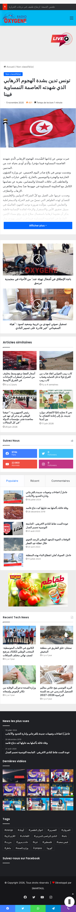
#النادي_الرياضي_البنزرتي (45, 836)
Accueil (10, 66)
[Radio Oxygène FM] (15, 18)
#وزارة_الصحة (22, 848)
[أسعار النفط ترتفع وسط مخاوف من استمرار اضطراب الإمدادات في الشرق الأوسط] (20, 360)
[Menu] (71, 19)
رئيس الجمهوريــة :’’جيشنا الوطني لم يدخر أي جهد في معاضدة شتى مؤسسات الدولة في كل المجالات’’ (18, 417)
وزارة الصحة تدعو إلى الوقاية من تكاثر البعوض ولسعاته (19, 689)
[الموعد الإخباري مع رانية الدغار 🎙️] (38, 775)
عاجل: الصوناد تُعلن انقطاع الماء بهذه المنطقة (48, 555)
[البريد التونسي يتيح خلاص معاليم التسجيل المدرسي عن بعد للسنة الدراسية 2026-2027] (56, 674)
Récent (34, 480)
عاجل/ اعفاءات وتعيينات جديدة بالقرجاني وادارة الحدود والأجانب (46, 494)
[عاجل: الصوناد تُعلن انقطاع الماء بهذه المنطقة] (13, 560)
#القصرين (52, 830)
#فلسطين (47, 842)
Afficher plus (37, 225)
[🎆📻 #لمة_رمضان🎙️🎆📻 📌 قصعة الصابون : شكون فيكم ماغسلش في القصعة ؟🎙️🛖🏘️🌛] (62, 775)
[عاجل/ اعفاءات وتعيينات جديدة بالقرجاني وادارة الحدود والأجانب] (13, 497)
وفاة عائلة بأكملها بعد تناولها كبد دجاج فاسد (47, 508)
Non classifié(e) (25, 66)
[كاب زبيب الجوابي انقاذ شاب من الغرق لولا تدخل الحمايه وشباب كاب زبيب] (56, 360)
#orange (9, 830)
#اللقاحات (24, 836)
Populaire (12, 480)
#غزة (35, 842)
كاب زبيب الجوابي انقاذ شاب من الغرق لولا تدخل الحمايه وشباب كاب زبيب (55, 377)
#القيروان (66, 830)
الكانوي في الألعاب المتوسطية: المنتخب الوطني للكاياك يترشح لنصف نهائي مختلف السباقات (18, 651)
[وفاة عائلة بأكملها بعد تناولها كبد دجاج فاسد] (13, 512)
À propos (37, 848)
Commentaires (60, 480)
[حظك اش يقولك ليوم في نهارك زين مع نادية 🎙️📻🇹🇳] (14, 804)
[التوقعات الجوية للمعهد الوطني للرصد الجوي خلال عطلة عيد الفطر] (13, 544)
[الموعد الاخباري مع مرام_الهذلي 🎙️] (38, 790)
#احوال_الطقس (36, 830)
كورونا (49, 848)
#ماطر (8, 848)
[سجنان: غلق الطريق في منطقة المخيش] (56, 635)
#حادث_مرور (22, 842)
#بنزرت (8, 842)
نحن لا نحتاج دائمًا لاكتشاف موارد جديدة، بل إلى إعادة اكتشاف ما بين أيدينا (55, 416)
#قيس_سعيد (62, 842)
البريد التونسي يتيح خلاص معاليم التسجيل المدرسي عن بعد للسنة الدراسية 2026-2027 (56, 691)
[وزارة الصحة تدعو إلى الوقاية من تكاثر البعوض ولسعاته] (19, 674)
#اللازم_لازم (10, 836)
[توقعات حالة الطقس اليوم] (14, 790)
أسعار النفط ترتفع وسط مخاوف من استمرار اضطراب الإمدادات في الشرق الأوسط (19, 377)
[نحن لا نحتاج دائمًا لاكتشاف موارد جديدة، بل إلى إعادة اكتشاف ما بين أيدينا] (56, 399)
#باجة (64, 836)
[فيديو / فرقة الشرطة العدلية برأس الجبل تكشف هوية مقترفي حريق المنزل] (14, 775)
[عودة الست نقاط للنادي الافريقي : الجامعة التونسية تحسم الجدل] (13, 528)
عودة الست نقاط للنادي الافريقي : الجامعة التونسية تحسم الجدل (47, 525)
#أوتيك (21, 830)
